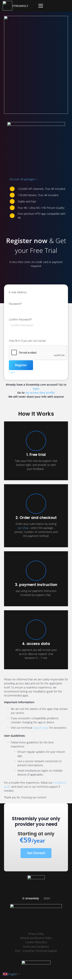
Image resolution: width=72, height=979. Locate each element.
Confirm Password (20, 319)
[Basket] (53, 5)
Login (12, 372)
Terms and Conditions (36, 946)
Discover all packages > (23, 179)
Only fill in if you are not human (27, 340)
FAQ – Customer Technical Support (36, 951)
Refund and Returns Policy (36, 938)
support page (41, 727)
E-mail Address (18, 292)
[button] (40, 6)
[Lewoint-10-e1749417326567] (36, 65)
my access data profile (40, 392)
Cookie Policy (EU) (36, 942)
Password (15, 304)
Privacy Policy (36, 934)
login (36, 388)
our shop (23, 528)
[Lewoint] (7, 6)
